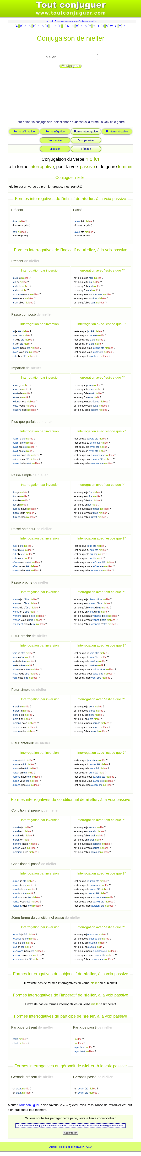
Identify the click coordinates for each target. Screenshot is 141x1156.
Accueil (49, 21)
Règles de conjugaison (66, 21)
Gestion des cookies (87, 21)
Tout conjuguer (29, 1105)
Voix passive (86, 140)
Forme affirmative (24, 131)
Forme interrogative (86, 131)
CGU (89, 1146)
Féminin (86, 148)
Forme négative (55, 131)
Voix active (55, 140)
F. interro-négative (117, 131)
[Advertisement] (70, 96)
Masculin (55, 148)
